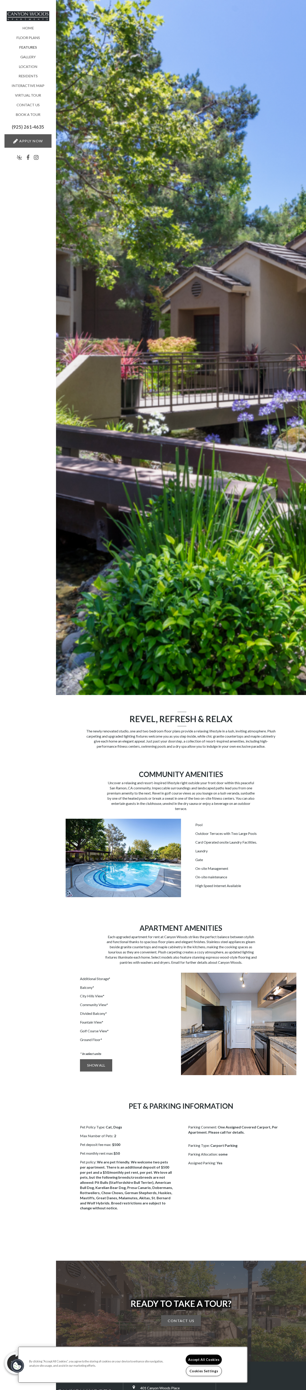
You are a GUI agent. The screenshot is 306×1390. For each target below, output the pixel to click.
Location (28, 66)
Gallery (28, 57)
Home (28, 28)
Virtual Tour (28, 95)
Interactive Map (28, 85)
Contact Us (28, 105)
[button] (28, 127)
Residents (28, 76)
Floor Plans (28, 37)
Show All (96, 1065)
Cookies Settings (204, 1371)
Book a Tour (28, 114)
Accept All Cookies (203, 1360)
